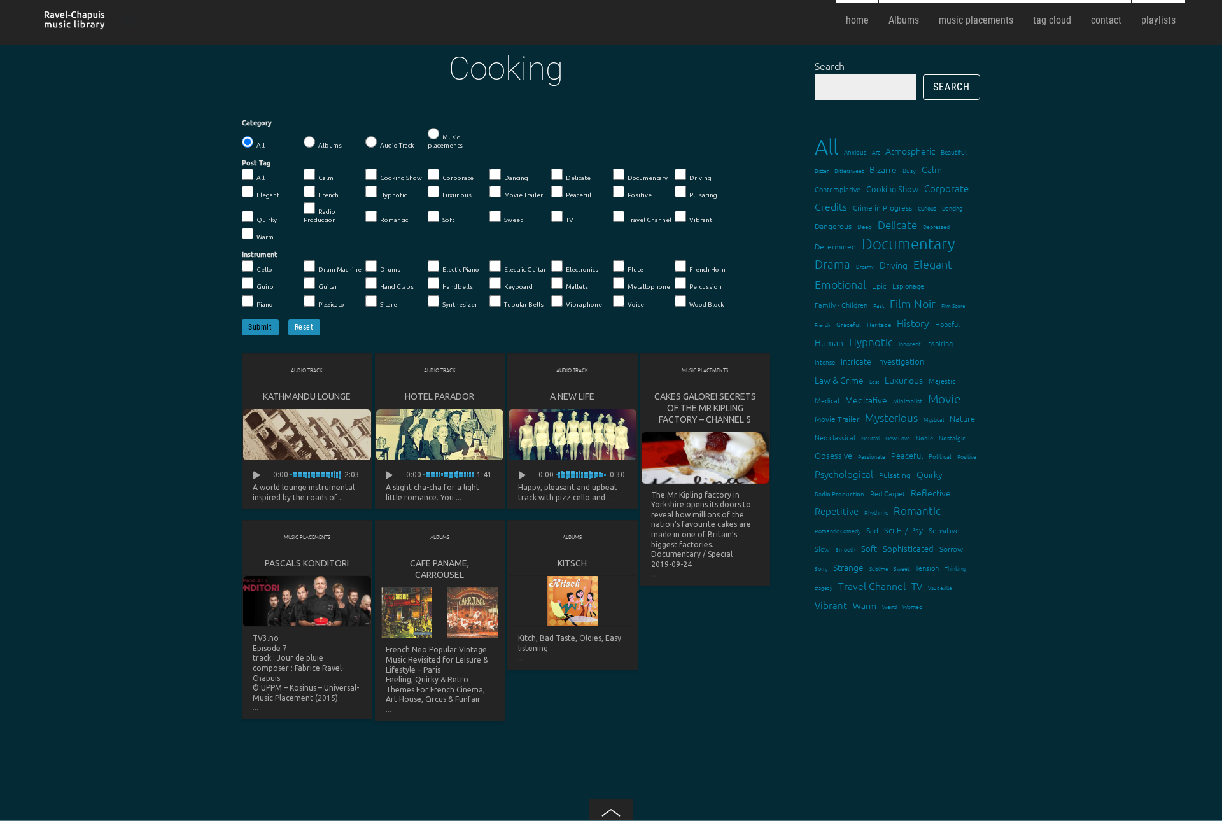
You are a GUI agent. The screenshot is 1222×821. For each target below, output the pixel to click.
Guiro (265, 286)
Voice (636, 304)
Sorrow (951, 549)
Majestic (942, 380)
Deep (864, 226)
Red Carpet (887, 493)
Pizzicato (331, 304)
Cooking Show (401, 177)
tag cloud (1052, 20)
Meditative (866, 399)
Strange (848, 567)
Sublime (878, 569)
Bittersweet (849, 170)
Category (257, 122)
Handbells (457, 286)
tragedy (823, 588)
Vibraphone (584, 304)
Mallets (577, 286)
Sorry (821, 568)
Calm (326, 177)
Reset (304, 327)
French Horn (707, 269)
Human (829, 342)
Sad (872, 530)
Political (940, 456)
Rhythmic (876, 512)
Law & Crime (839, 380)
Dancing (516, 177)
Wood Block (706, 304)
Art (876, 152)
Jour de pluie (300, 658)
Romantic (394, 219)
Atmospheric (910, 150)
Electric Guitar (525, 269)
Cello (264, 269)
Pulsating (703, 195)
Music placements (445, 141)
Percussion (705, 286)
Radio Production (320, 215)
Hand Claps (397, 286)
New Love (897, 437)
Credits (831, 206)
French (328, 195)
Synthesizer (459, 304)
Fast (878, 305)
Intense (825, 362)
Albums (903, 20)
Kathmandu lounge (307, 396)
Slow (822, 549)
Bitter (822, 170)
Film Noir (913, 303)
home (857, 20)
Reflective (931, 492)
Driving (700, 177)
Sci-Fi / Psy (903, 530)
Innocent (909, 343)
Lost (874, 381)
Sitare (388, 304)
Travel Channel (649, 219)
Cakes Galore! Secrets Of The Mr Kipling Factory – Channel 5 (705, 408)
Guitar (327, 286)
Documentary (648, 177)
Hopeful (947, 324)
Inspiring (939, 343)
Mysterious (891, 417)
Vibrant (700, 219)
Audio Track (397, 145)
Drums (390, 269)
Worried (912, 606)
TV (569, 219)
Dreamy (865, 266)
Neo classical (835, 437)
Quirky (266, 219)
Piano (264, 304)
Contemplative (837, 189)
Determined (835, 246)
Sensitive (944, 530)
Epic (879, 286)
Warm (265, 237)
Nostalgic (952, 437)
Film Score (953, 306)
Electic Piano (460, 269)
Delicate (578, 177)
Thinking (955, 568)
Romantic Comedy (837, 530)
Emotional (840, 284)
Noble (924, 437)
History (913, 323)
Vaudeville (940, 588)
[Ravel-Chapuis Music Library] (75, 24)
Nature (962, 418)
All (260, 145)
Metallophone (649, 286)
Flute (635, 269)
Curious (927, 208)
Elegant (267, 195)
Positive (640, 195)
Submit (260, 327)
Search (830, 66)
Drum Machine (340, 269)
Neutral (870, 437)
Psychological (844, 474)
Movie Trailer (523, 195)
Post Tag (256, 162)
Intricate (856, 361)
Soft (448, 219)
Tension (927, 568)
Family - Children (841, 305)
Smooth (845, 549)
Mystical (934, 419)
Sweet (513, 219)
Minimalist (907, 400)
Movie (944, 398)
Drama (832, 263)
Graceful (848, 324)
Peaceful (578, 195)
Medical (827, 400)
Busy (909, 170)
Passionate (871, 456)
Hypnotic (393, 195)
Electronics (582, 269)
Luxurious (457, 195)
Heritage (879, 324)
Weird (889, 606)
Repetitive (837, 510)
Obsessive (833, 455)
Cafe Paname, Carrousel (439, 569)
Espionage (908, 286)
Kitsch (572, 563)
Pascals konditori (307, 563)
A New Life (572, 396)
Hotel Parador (439, 396)
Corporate (458, 177)
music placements (976, 20)
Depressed (936, 226)
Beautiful (954, 152)
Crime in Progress (882, 207)
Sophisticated (908, 548)
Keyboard (518, 286)
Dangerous (833, 226)
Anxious (855, 152)
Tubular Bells (524, 304)
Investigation (900, 361)
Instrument (259, 254)
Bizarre (883, 169)
